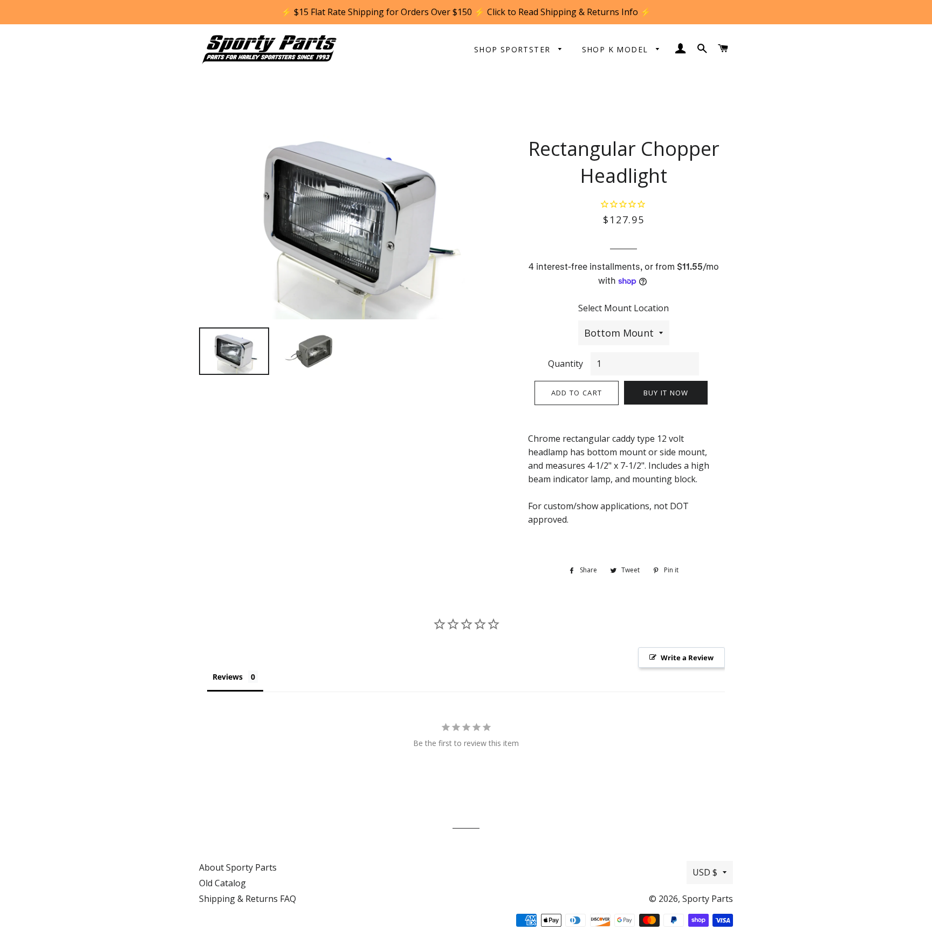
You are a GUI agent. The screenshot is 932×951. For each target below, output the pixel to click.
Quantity (565, 364)
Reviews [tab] (228, 677)
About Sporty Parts (238, 867)
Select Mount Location (623, 308)
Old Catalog (222, 883)
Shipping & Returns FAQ (247, 899)
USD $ (705, 872)
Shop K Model (616, 49)
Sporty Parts (707, 899)
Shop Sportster (513, 49)
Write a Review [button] (687, 657)
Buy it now (666, 393)
